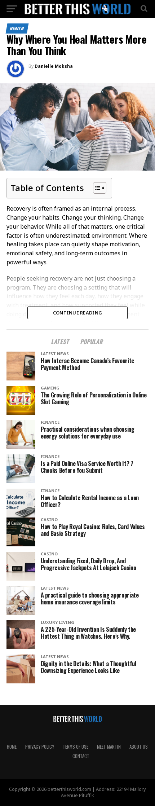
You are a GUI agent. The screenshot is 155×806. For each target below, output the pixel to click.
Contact (80, 756)
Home (12, 746)
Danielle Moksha (54, 66)
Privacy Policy (39, 746)
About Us (138, 746)
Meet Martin (109, 746)
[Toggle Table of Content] (96, 188)
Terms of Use (75, 746)
